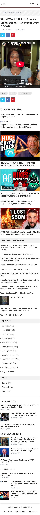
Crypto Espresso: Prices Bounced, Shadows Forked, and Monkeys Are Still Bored (24, 483)
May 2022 (6, 334)
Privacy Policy (7, 387)
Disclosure (6, 391)
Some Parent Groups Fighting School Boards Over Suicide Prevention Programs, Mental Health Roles (24, 440)
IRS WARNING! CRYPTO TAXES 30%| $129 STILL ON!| (19, 265)
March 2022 (6, 343)
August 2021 (7, 372)
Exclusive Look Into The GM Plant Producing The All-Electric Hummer (24, 414)
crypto (12, 93)
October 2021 (7, 363)
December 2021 (8, 355)
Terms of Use (7, 383)
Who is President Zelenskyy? (11, 315)
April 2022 (6, 338)
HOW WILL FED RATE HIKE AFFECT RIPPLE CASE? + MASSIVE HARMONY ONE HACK (24, 493)
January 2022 (7, 351)
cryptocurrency (25, 93)
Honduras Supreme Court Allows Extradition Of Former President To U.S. (17, 425)
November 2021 (8, 359)
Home (4, 13)
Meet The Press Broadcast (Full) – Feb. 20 (15, 269)
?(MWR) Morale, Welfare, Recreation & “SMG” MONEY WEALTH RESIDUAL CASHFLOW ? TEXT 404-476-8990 (19, 248)
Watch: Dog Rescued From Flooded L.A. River (17, 293)
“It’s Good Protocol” (18, 297)
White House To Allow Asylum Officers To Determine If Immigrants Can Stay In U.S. (19, 406)
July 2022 (6, 326)
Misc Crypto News (15, 13)
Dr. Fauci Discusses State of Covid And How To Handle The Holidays (25, 450)
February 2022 (7, 347)
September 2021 (8, 367)
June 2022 (6, 330)
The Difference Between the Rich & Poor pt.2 (16, 254)
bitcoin (4, 93)
